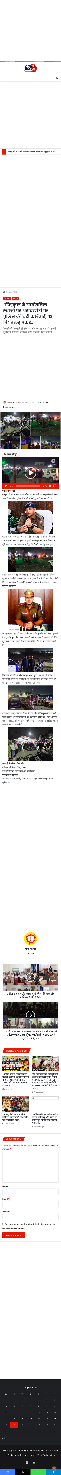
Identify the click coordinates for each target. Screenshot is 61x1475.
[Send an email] (13, 402)
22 (46, 1418)
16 (55, 1412)
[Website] (28, 954)
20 (30, 1418)
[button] (30, 473)
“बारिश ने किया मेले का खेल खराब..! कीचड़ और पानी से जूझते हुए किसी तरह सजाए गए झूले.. (45, 1118)
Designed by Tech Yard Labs (21, 1455)
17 (6, 1418)
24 (6, 1424)
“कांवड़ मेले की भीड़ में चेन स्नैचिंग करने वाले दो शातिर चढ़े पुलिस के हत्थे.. (15, 1117)
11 (14, 1412)
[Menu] (3, 77)
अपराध (15, 292)
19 (22, 1418)
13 (30, 1412)
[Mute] (50, 485)
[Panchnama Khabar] (30, 68)
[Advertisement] (30, 30)
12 (22, 1412)
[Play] (6, 485)
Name (5, 1186)
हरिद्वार (15, 298)
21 (39, 1418)
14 (39, 1412)
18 (14, 1418)
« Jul (4, 1438)
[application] (30, 473)
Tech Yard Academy (46, 1455)
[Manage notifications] (54, 1468)
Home (8, 292)
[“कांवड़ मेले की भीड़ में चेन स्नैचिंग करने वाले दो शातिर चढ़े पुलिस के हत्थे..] (15, 1104)
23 (55, 1418)
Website (6, 1211)
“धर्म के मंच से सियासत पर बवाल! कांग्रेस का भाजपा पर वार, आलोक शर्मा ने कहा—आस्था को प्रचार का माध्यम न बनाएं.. (15, 1080)
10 (6, 1412)
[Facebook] (32, 954)
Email (5, 1199)
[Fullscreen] (54, 485)
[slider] (28, 486)
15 (47, 1412)
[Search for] (57, 77)
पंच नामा (9, 402)
